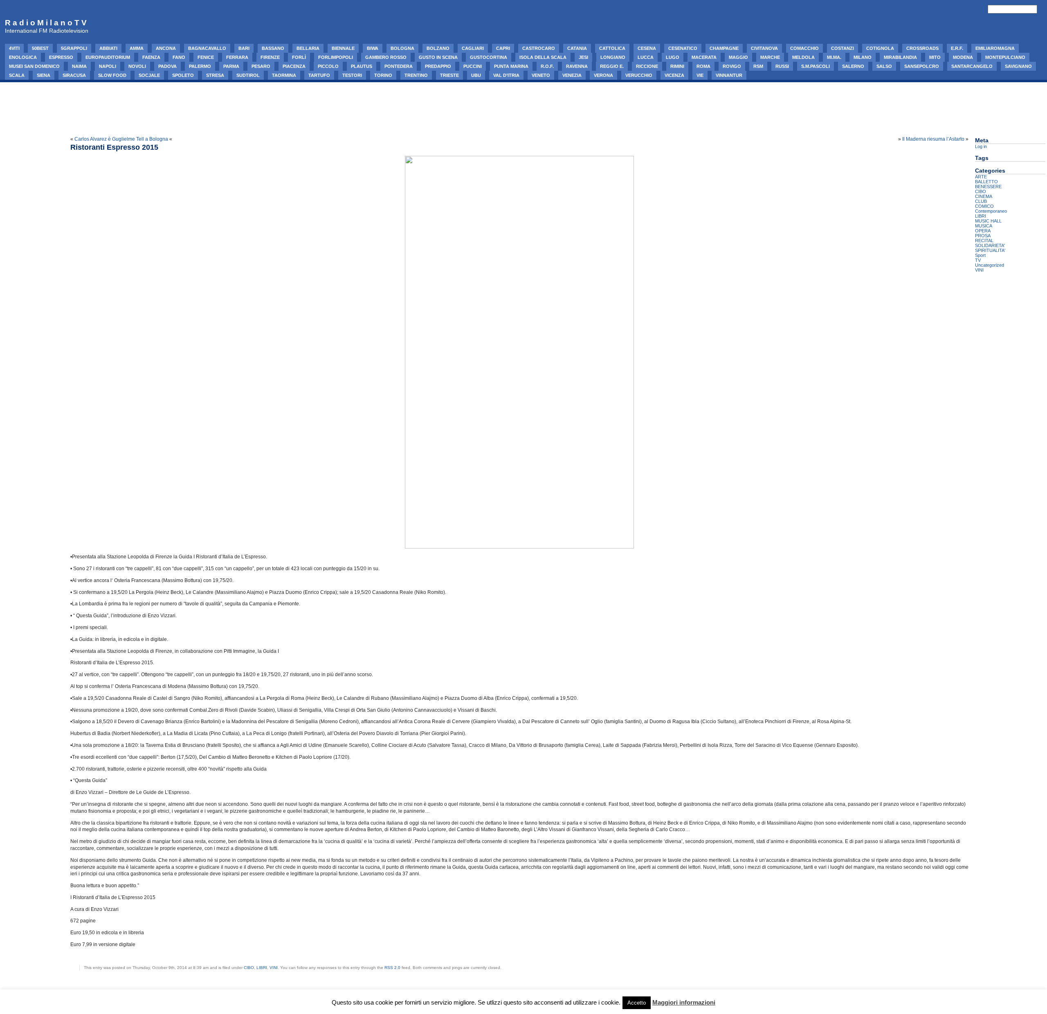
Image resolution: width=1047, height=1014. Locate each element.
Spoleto (183, 75)
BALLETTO (986, 181)
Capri (503, 48)
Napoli (107, 66)
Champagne (724, 48)
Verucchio (638, 75)
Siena (43, 75)
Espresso (61, 57)
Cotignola (880, 48)
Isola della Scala (542, 57)
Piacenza (294, 66)
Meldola (803, 57)
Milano (863, 57)
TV (978, 260)
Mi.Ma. (834, 57)
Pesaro (261, 66)
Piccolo (328, 66)
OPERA (983, 230)
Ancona (166, 48)
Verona (603, 75)
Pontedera (398, 66)
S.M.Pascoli (815, 66)
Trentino (416, 75)
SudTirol (248, 75)
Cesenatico (682, 48)
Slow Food (112, 75)
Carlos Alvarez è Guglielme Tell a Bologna (121, 139)
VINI (274, 967)
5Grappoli (74, 48)
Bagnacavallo (207, 48)
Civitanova (764, 48)
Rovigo (732, 66)
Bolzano (438, 48)
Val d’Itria (506, 75)
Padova (167, 66)
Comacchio (804, 48)
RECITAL (984, 240)
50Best (40, 48)
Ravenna (577, 66)
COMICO (984, 206)
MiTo (935, 57)
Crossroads (922, 48)
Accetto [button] (636, 1003)
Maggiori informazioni (683, 1002)
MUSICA (983, 225)
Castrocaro (538, 48)
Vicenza (674, 75)
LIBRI (261, 967)
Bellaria (308, 48)
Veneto (541, 75)
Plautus (361, 66)
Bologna (402, 48)
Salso (884, 66)
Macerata (704, 57)
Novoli (137, 66)
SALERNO (853, 66)
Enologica (23, 57)
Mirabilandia (900, 57)
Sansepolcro (921, 66)
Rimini (677, 66)
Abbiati (108, 48)
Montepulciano (1005, 57)
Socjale (149, 75)
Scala (17, 75)
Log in (981, 146)
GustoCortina (488, 57)
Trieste (449, 75)
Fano (179, 57)
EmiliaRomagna (995, 48)
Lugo (672, 57)
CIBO (249, 967)
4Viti (14, 48)
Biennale (343, 48)
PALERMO (200, 66)
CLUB (981, 201)
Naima (79, 66)
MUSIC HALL (988, 220)
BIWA (372, 48)
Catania (577, 48)
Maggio (738, 57)
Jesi (583, 57)
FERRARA (237, 57)
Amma (137, 48)
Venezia (572, 75)
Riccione (647, 66)
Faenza (151, 57)
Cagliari (473, 48)
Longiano (612, 57)
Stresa (215, 75)
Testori (352, 75)
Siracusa (74, 75)
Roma (703, 66)
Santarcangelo (972, 66)
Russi (782, 66)
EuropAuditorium (107, 57)
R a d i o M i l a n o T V (46, 22)
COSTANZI (842, 48)
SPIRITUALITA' (990, 250)
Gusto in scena (438, 57)
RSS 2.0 (392, 967)
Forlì (299, 57)
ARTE (981, 176)
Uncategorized (989, 265)
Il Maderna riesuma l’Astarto (933, 139)
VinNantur (729, 75)
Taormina (284, 75)
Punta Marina (511, 66)
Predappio (438, 66)
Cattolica (612, 48)
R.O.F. (547, 66)
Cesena (647, 48)
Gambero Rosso (386, 57)
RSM (758, 66)
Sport (980, 255)
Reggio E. (612, 66)
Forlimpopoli (335, 57)
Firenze (270, 57)
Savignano (1018, 66)
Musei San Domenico (34, 66)
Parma (231, 66)
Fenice (206, 57)
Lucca (646, 57)
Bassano (273, 48)
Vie (700, 75)
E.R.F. (957, 48)
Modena (963, 57)
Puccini (472, 66)
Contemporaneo (991, 211)
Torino (383, 75)
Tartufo (319, 75)
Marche (770, 57)
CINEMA (983, 196)
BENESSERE (988, 186)
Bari (243, 48)
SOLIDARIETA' (990, 245)
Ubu (476, 75)
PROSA (983, 235)
